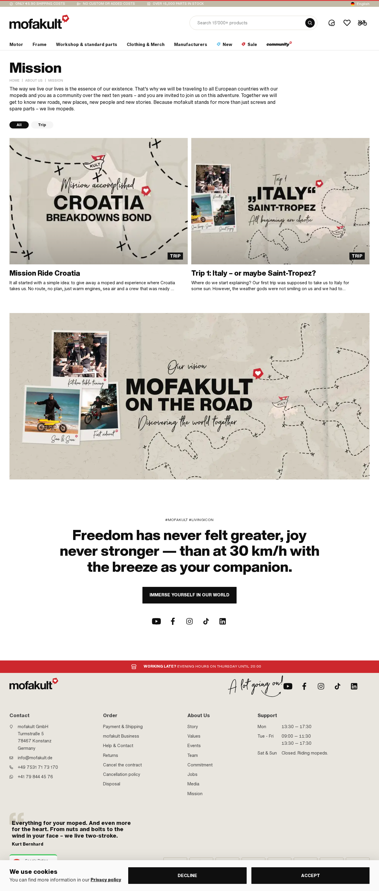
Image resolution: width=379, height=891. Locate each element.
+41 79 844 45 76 (35, 777)
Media (193, 784)
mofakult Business (121, 736)
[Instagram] (189, 621)
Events (194, 746)
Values (193, 736)
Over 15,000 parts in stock (178, 4)
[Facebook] (173, 621)
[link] (98, 215)
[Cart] (362, 23)
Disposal (111, 784)
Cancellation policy (121, 774)
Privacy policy (106, 879)
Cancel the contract (122, 765)
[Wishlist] (347, 23)
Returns (110, 755)
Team (192, 755)
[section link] (279, 46)
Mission (195, 794)
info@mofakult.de (35, 758)
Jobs (192, 774)
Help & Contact (118, 746)
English (363, 3)
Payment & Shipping (123, 727)
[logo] (39, 22)
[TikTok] (206, 621)
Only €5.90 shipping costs (40, 4)
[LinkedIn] (223, 621)
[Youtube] (156, 621)
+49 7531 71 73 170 (38, 767)
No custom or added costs (109, 4)
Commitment (200, 765)
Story (192, 727)
